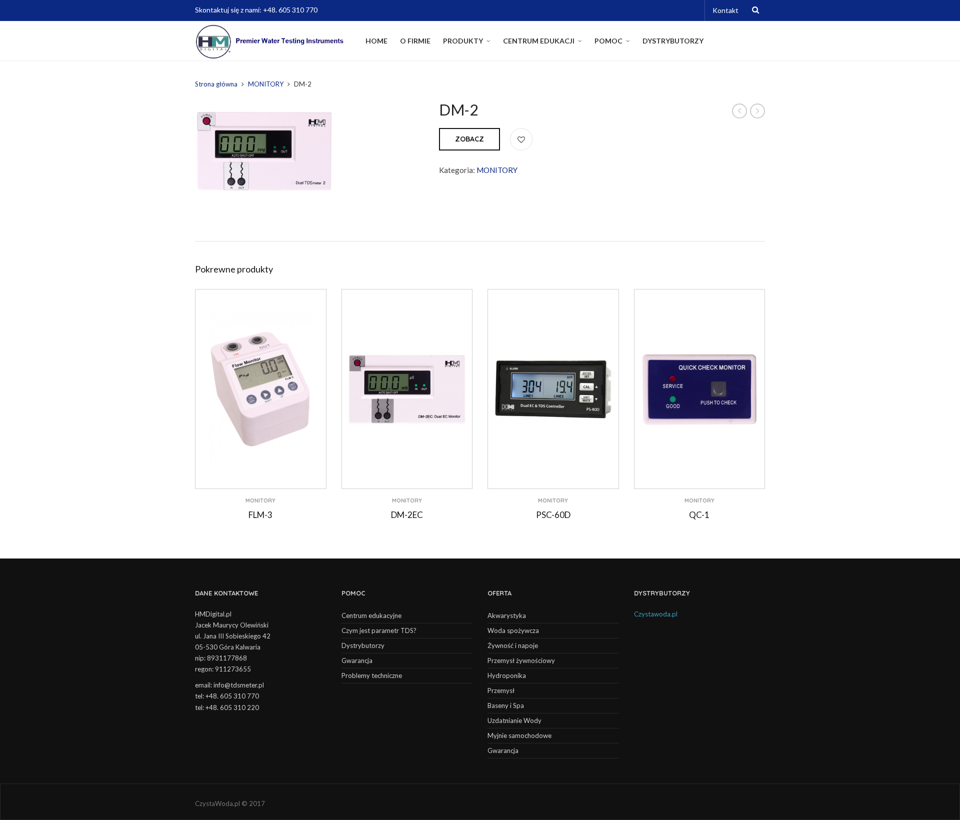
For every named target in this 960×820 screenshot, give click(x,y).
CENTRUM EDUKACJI (538, 40)
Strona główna (216, 84)
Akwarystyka (507, 616)
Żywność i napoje (513, 646)
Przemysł (501, 690)
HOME (377, 40)
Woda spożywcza (513, 630)
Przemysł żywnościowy (521, 660)
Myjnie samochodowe (520, 736)
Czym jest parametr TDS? (379, 630)
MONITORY (266, 84)
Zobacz (469, 139)
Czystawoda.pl (656, 614)
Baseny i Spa (506, 706)
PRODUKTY (463, 40)
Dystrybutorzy (363, 646)
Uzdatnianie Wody (515, 720)
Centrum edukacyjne (372, 616)
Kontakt (725, 10)
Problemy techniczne (372, 676)
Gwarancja (357, 660)
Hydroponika (507, 676)
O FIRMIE (415, 40)
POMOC (608, 40)
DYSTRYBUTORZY (673, 40)
